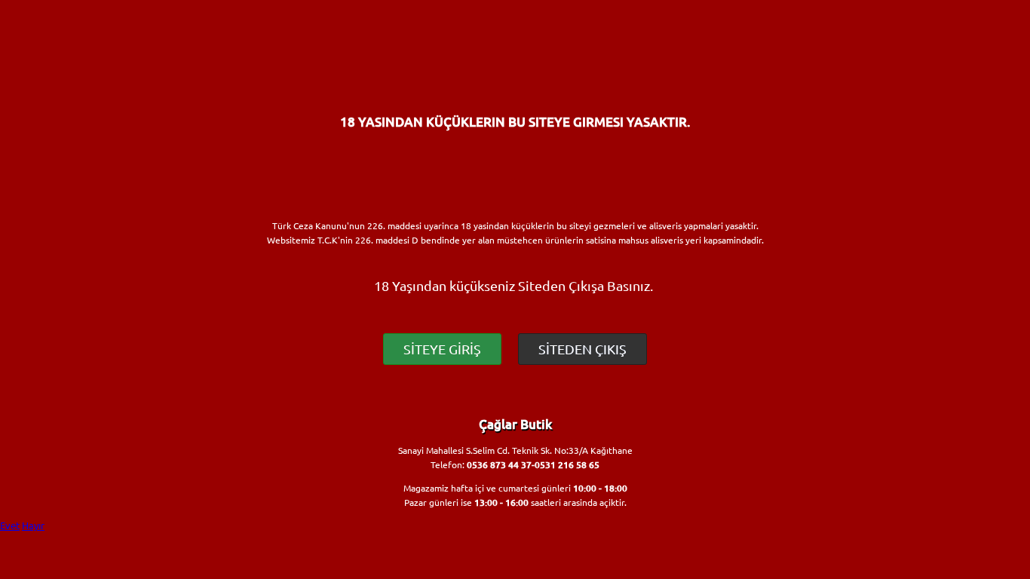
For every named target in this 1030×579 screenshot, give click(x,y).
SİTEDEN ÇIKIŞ (582, 349)
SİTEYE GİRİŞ (442, 349)
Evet (10, 525)
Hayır (33, 525)
